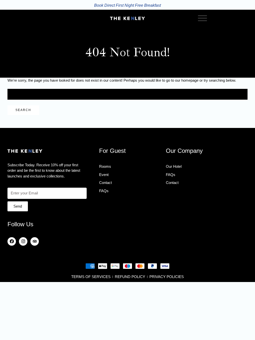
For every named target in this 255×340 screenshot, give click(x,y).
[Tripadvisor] (34, 241)
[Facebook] (11, 241)
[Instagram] (23, 241)
